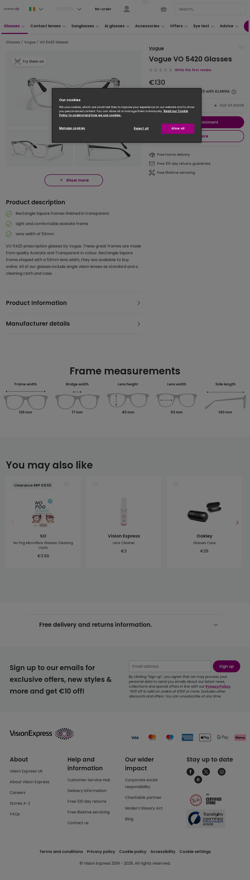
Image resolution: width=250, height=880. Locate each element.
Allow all (178, 128)
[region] (127, 115)
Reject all (141, 128)
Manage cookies (72, 128)
